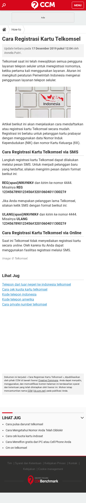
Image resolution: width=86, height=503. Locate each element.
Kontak (73, 463)
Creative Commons (48, 380)
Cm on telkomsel (16, 447)
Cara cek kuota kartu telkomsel (24, 289)
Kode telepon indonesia (19, 294)
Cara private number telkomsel (24, 304)
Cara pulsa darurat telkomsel (24, 424)
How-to (16, 29)
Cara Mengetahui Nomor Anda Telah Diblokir (34, 430)
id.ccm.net (39, 391)
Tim (9, 463)
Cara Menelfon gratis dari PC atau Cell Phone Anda (38, 442)
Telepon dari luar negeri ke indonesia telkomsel (36, 284)
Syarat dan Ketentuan (28, 463)
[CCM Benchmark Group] (43, 480)
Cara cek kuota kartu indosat (24, 436)
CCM (30, 391)
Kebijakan (29, 469)
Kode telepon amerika (18, 299)
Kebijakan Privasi (55, 463)
